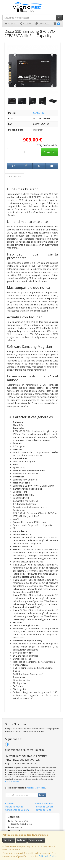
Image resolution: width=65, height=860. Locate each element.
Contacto (43, 23)
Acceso (26, 23)
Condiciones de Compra (17, 809)
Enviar (41, 795)
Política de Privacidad (12, 781)
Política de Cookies (48, 856)
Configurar (8, 840)
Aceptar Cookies (36, 840)
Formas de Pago (43, 809)
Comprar (49, 152)
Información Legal (44, 803)
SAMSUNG (38, 112)
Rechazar (21, 840)
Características (14, 176)
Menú (11, 23)
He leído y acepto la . (27, 788)
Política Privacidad (14, 806)
